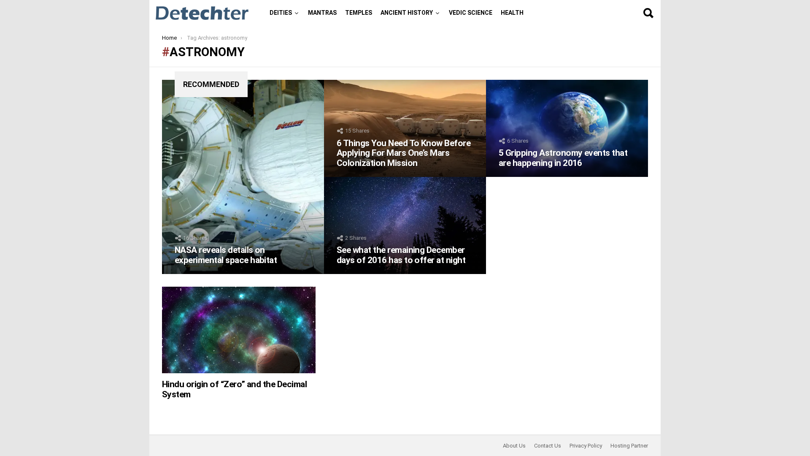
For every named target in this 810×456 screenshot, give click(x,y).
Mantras (322, 12)
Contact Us (547, 445)
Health (512, 12)
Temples (358, 12)
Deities (281, 12)
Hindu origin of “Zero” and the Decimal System (234, 389)
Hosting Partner (629, 445)
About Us (514, 445)
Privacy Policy (586, 445)
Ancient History (407, 12)
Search (648, 13)
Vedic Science (470, 12)
